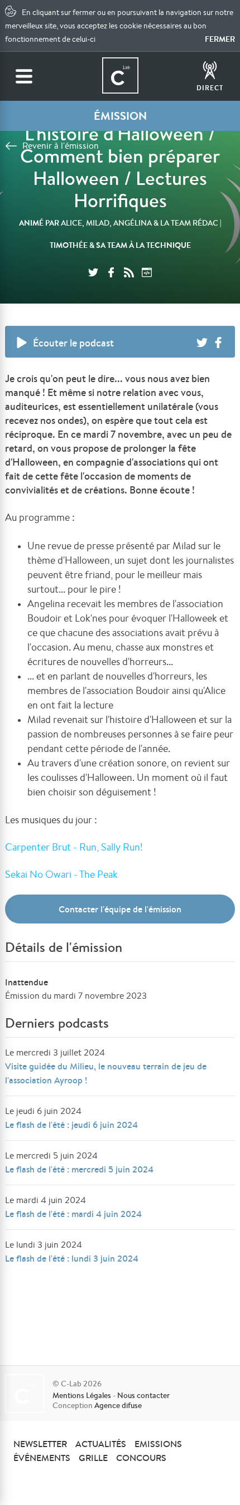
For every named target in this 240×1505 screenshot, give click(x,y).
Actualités (100, 1444)
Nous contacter (143, 1395)
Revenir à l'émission (60, 146)
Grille (93, 1458)
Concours (141, 1458)
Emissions (158, 1444)
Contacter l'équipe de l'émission (120, 909)
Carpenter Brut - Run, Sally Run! (74, 846)
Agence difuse (118, 1405)
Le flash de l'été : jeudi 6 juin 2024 (71, 1124)
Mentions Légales (81, 1395)
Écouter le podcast (73, 343)
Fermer (220, 39)
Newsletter (40, 1444)
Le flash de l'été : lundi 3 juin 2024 (71, 1258)
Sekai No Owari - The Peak (62, 874)
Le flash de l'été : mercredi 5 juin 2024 (79, 1169)
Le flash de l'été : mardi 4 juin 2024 (73, 1214)
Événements (41, 1458)
